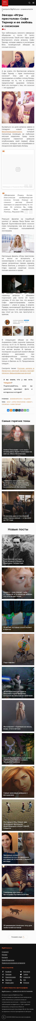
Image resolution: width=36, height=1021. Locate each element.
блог (9, 402)
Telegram (7, 383)
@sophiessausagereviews (12, 132)
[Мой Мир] (14, 410)
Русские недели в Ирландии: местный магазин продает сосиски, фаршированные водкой (18, 370)
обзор (29, 402)
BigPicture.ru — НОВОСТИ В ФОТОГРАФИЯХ (17, 991)
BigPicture (14, 9)
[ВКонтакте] (8, 410)
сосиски (5, 404)
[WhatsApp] (25, 410)
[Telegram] (28, 410)
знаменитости (27, 9)
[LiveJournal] (19, 410)
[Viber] (22, 410)
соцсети (27, 399)
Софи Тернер (15, 404)
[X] (16, 410)
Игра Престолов (18, 402)
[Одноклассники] (11, 410)
